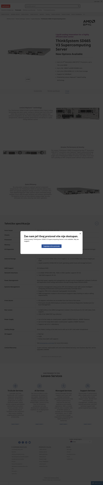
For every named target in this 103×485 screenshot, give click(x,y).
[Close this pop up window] (80, 233)
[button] (52, 246)
